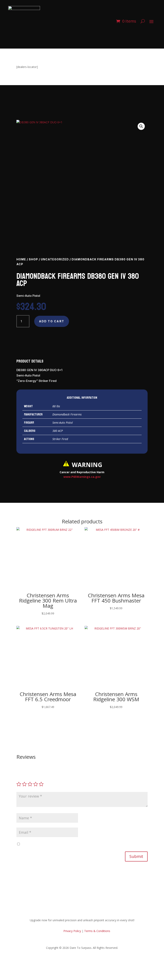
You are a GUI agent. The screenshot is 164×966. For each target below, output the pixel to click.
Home (21, 259)
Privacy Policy (72, 931)
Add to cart (51, 321)
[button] (141, 126)
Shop (33, 259)
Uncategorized (55, 259)
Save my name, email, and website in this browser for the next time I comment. (72, 844)
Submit (136, 856)
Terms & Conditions (97, 931)
